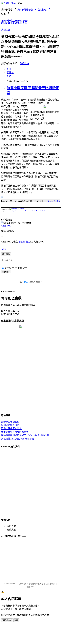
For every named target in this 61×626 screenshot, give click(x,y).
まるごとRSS (53, 201)
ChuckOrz (5, 226)
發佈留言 (6, 272)
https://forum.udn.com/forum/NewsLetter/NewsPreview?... (29, 211)
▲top (3, 249)
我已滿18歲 (7, 620)
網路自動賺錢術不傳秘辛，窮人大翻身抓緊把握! (25, 435)
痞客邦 (21, 242)
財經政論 (24, 63)
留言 (28, 242)
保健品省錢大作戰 (10, 425)
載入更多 (6, 254)
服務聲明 (30, 587)
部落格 (10, 72)
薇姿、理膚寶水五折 (11, 428)
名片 (9, 76)
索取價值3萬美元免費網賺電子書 (17, 438)
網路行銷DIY (14, 21)
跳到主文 (5, 30)
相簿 (9, 69)
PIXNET (13, 584)
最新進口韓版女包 (10, 422)
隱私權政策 (50, 584)
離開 (16, 620)
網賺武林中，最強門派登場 (14, 432)
